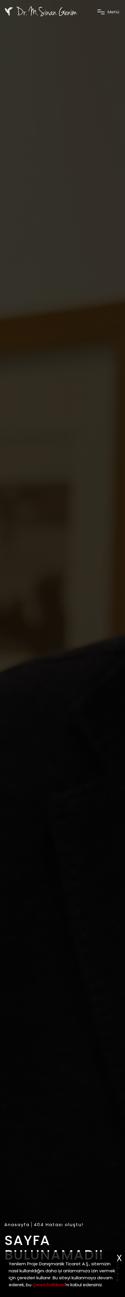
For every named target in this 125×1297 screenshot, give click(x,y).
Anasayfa (17, 1225)
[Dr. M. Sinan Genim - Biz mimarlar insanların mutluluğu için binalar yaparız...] (40, 11)
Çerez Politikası (49, 1285)
